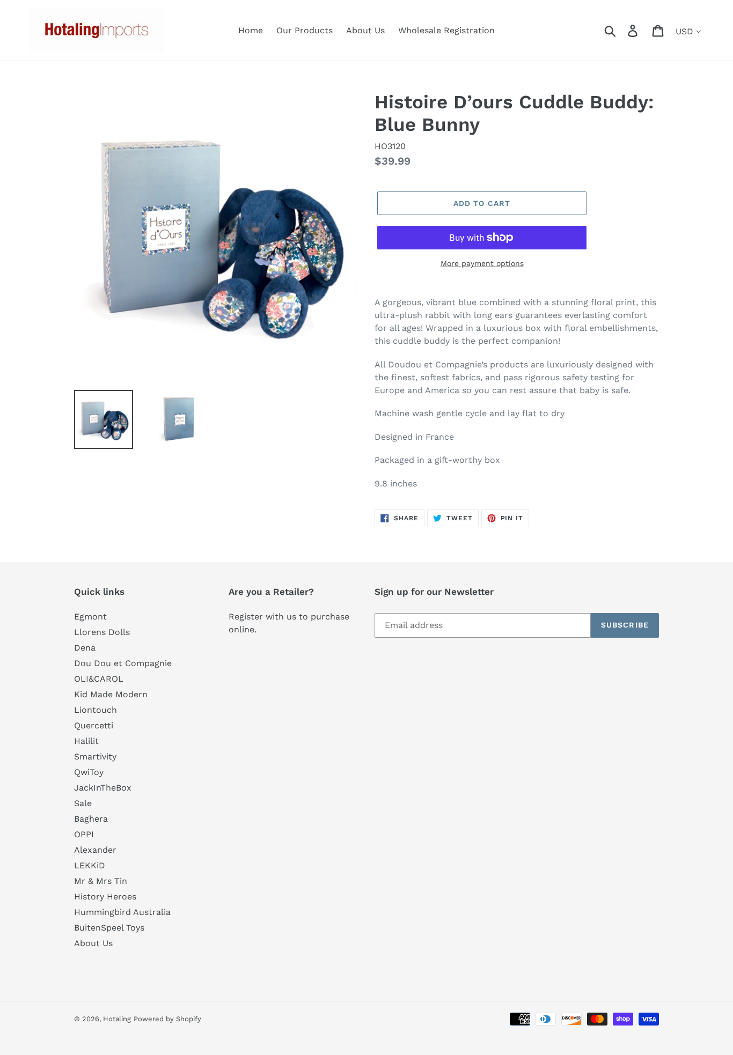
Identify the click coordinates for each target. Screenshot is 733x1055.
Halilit (86, 741)
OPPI (84, 834)
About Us (93, 943)
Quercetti (93, 725)
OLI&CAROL (98, 679)
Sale (83, 803)
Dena (85, 648)
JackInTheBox (102, 788)
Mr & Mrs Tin (100, 881)
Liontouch (95, 710)
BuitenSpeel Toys (109, 928)
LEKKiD (89, 865)
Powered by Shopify (167, 1019)
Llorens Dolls (102, 632)
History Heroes (105, 896)
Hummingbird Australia (122, 912)
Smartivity (95, 756)
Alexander (95, 850)
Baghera (91, 819)
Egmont (90, 616)
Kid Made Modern (111, 694)
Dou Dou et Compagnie (123, 663)
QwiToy (89, 772)
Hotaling (117, 1019)
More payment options (482, 263)
